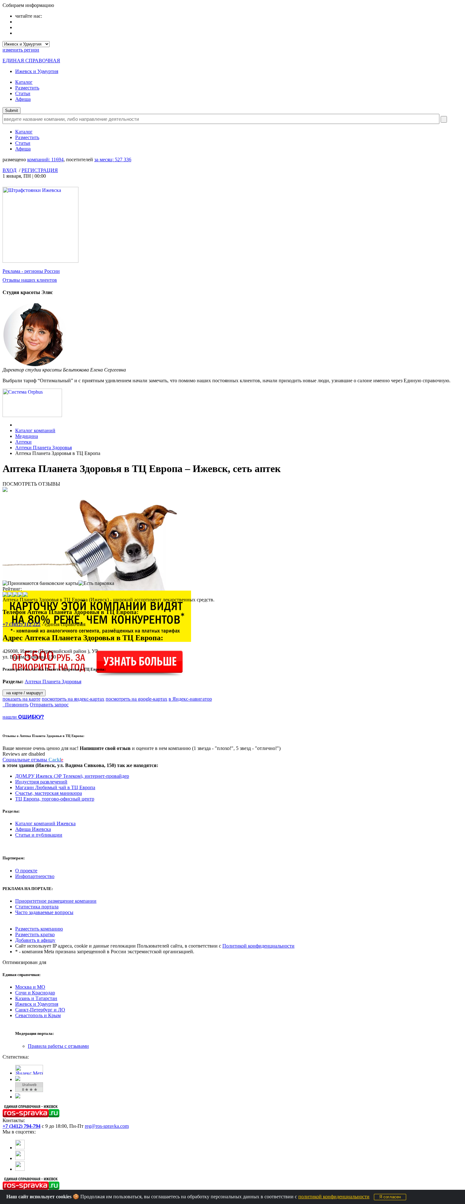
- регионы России (31, 271)
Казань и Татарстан (36, 998)
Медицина (26, 436)
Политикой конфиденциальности (258, 946)
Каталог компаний (35, 430)
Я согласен (390, 1197)
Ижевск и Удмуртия (36, 71)
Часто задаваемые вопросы (44, 912)
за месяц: (112, 159)
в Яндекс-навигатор (190, 699)
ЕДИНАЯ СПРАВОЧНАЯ (31, 60)
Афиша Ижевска (33, 829)
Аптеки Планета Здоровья (43, 447)
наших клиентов (30, 280)
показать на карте (21, 699)
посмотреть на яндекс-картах (73, 699)
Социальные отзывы (33, 759)
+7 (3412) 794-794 (21, 1126)
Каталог (24, 82)
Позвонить (15, 704)
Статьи (22, 93)
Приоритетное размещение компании (55, 901)
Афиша (23, 99)
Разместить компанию (39, 928)
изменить (21, 49)
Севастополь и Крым (38, 1015)
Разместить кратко (35, 934)
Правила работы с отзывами (58, 1046)
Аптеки (23, 442)
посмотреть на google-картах (136, 699)
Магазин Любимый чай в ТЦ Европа (55, 787)
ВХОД (9, 170)
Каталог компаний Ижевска (45, 823)
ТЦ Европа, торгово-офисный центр (54, 799)
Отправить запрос (49, 704)
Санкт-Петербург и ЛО (40, 1009)
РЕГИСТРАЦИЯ (40, 170)
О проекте (26, 870)
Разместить (27, 87)
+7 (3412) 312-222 (21, 624)
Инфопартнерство (34, 876)
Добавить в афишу (35, 940)
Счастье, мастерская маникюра (48, 793)
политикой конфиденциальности (333, 1196)
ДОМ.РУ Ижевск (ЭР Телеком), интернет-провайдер (72, 776)
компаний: (45, 159)
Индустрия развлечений (41, 781)
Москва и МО (30, 987)
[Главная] (17, 424)
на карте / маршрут (24, 693)
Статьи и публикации (38, 835)
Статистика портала (37, 906)
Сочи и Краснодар (35, 992)
